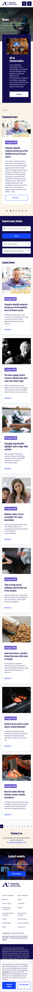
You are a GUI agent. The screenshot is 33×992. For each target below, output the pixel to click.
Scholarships (6, 923)
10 (28, 826)
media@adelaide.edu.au (17, 842)
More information (24, 984)
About (20, 899)
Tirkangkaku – (13, 933)
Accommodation (23, 923)
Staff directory (22, 919)
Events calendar (16, 874)
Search (16, 236)
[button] (30, 962)
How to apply (6, 903)
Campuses (21, 903)
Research (5, 899)
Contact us (21, 927)
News (4, 927)
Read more (15, 198)
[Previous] (7, 210)
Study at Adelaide (8, 895)
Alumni (4, 919)
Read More (7, 329)
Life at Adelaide (23, 895)
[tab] (10, 210)
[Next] (26, 210)
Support (20, 907)
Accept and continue (9, 985)
